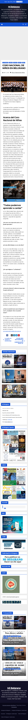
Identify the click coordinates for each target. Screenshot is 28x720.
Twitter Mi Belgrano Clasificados (8, 717)
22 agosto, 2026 (9, 627)
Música (19, 62)
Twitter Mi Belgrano (22, 713)
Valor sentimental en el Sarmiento (12, 365)
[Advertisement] (14, 41)
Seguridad (6, 651)
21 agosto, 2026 (9, 658)
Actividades (5, 62)
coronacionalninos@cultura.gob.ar (12, 331)
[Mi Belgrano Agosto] (14, 445)
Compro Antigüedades (12, 671)
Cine (9, 620)
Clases (8, 636)
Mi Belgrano (14, 7)
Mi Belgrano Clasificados (11, 713)
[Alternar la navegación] (26, 24)
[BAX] (12, 524)
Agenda (10, 62)
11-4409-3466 (9, 419)
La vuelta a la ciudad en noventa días (8, 340)
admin (17, 627)
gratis (12, 620)
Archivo (15, 62)
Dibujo (19, 636)
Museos (17, 620)
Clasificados (14, 636)
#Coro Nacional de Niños (18, 72)
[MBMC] (14, 483)
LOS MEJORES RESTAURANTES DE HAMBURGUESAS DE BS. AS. (19, 341)
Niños (23, 62)
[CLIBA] (14, 544)
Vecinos (11, 651)
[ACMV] (11, 584)
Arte (5, 636)
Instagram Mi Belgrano (6, 710)
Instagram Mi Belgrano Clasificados (19, 710)
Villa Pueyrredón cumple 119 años (13, 395)
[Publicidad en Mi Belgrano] (12, 559)
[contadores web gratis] (11, 602)
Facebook (3, 713)
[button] (23, 24)
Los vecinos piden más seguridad (12, 380)
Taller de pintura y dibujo (13, 640)
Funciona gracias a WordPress (9, 705)
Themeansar (14, 707)
